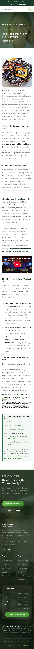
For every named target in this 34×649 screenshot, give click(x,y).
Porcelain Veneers (24, 564)
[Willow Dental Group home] (6, 9)
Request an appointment (17, 454)
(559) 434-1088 (21, 4)
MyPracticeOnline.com (23, 645)
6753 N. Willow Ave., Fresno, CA (18, 1)
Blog (9, 22)
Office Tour (5, 568)
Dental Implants (23, 561)
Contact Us (5, 576)
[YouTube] (11, 4)
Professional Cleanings (15, 429)
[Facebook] (9, 4)
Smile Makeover (23, 568)
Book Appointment (12, 504)
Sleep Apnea (22, 580)
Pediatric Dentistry (13, 422)
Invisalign (21, 572)
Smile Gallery (6, 564)
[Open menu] (29, 9)
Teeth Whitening (23, 576)
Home (4, 22)
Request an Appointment (17, 614)
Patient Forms (6, 572)
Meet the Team (7, 561)
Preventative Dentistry (15, 425)
